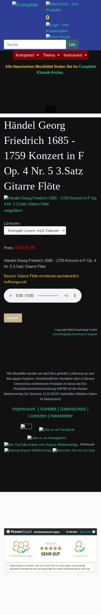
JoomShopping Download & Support (74, 334)
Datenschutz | (74, 408)
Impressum (24, 408)
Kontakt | (49, 408)
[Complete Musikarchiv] (25, 5)
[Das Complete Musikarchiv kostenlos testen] (18, 429)
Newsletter (62, 415)
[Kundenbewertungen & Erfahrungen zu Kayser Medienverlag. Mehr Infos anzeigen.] (50, 551)
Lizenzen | (39, 415)
